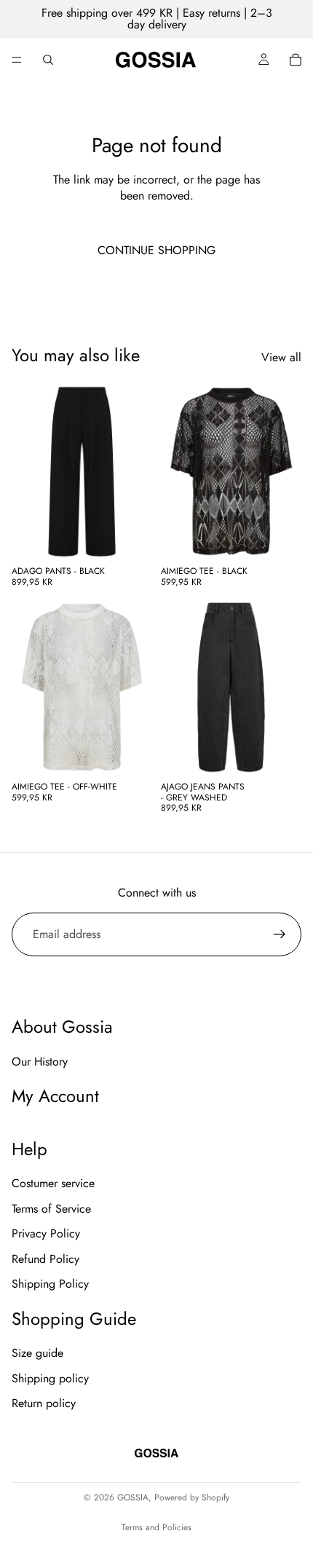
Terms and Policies (156, 1527)
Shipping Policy (50, 1283)
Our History (40, 1061)
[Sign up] (279, 934)
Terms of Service (51, 1208)
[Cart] (296, 60)
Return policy (44, 1403)
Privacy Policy (46, 1234)
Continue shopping (156, 250)
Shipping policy (50, 1378)
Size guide (37, 1353)
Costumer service (53, 1184)
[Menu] (16, 59)
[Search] (48, 60)
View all (281, 358)
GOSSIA (132, 1497)
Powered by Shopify (191, 1497)
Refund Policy (45, 1259)
